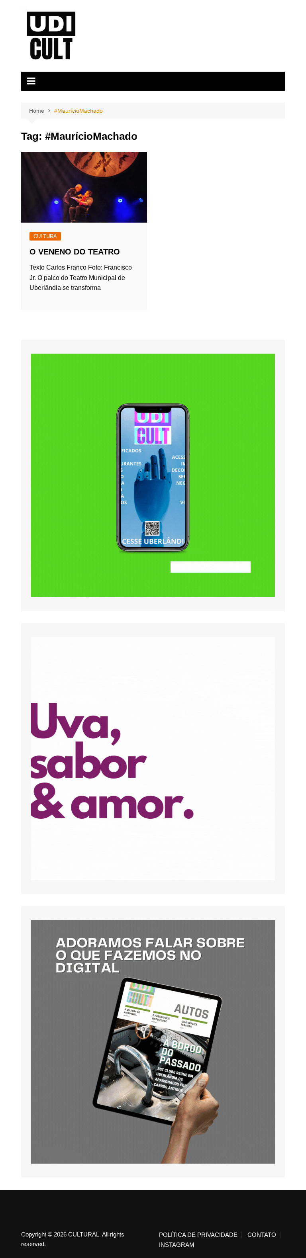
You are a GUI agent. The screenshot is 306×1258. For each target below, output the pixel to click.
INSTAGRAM (176, 1245)
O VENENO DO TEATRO (74, 251)
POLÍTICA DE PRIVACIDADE (198, 1235)
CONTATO (261, 1235)
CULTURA (45, 236)
